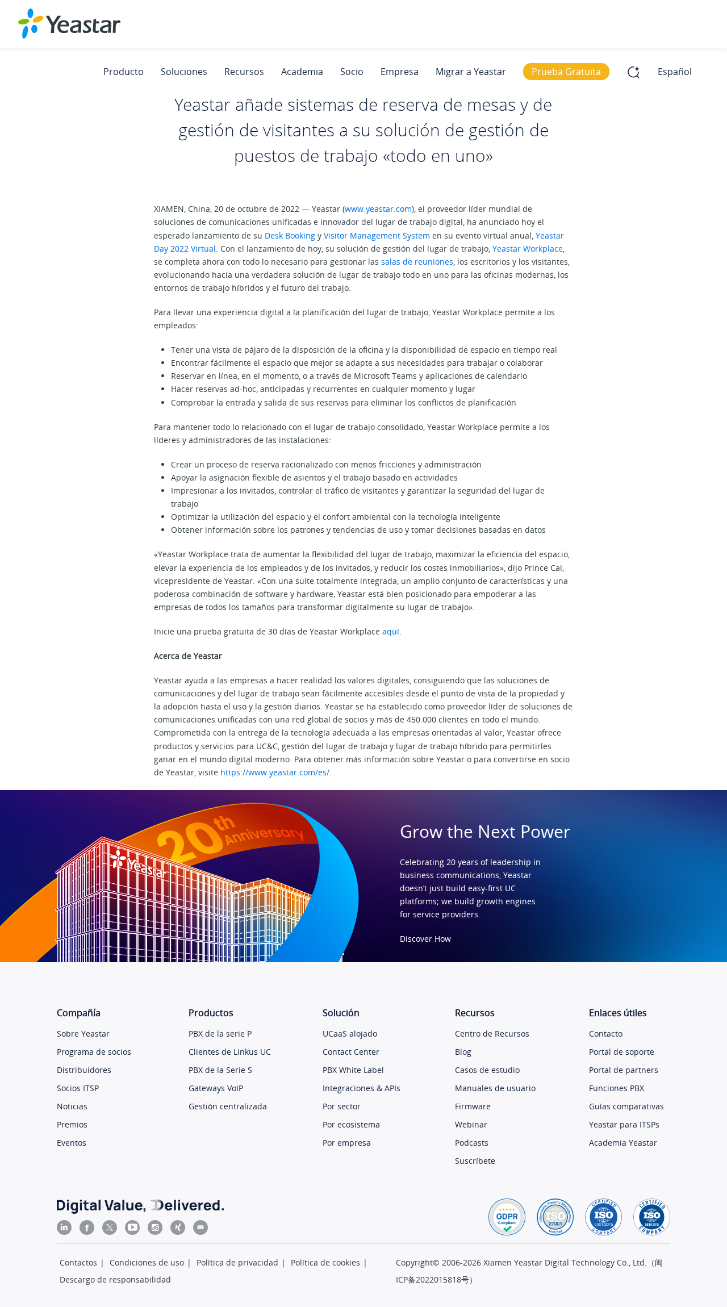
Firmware (473, 1106)
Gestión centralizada (228, 1106)
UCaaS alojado (350, 1033)
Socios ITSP (78, 1088)
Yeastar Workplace (527, 248)
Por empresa (347, 1142)
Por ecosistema (351, 1124)
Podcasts (471, 1142)
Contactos (78, 1262)
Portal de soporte (621, 1051)
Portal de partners (623, 1069)
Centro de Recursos (492, 1033)
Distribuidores (84, 1069)
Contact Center (351, 1051)
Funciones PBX (616, 1088)
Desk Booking (290, 235)
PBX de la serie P (220, 1033)
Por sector (342, 1106)
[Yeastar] (69, 24)
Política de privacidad (237, 1262)
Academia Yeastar (623, 1142)
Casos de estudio (487, 1069)
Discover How (425, 938)
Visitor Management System (377, 235)
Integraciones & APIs (361, 1088)
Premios (72, 1124)
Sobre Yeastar (83, 1033)
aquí (390, 631)
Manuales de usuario (495, 1088)
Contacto (605, 1033)
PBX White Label (353, 1069)
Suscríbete (475, 1160)
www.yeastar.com (378, 208)
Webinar (471, 1124)
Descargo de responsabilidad (115, 1279)
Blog (463, 1051)
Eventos (71, 1142)
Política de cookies (325, 1262)
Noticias (72, 1106)
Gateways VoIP (216, 1088)
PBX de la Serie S (220, 1069)
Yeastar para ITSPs (624, 1124)
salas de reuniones (417, 261)
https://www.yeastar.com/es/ (274, 772)
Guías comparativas (626, 1106)
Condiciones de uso (147, 1262)
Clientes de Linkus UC (230, 1051)
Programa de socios (94, 1051)
